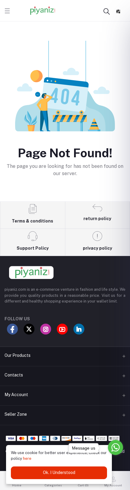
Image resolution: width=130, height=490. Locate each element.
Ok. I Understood (59, 472)
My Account (16, 394)
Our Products (18, 355)
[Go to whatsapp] (115, 447)
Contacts (14, 375)
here (27, 458)
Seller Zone (16, 414)
